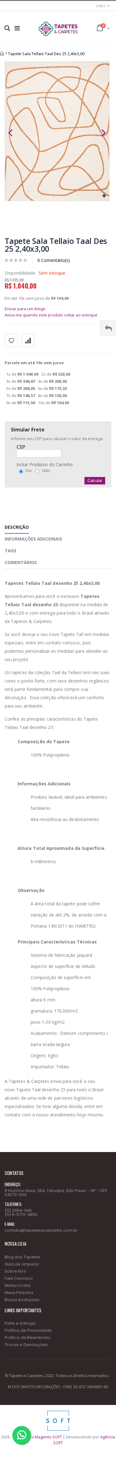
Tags (10, 551)
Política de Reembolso (28, 1337)
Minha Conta (17, 1285)
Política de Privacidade (28, 1330)
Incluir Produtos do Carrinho (44, 464)
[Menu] (17, 28)
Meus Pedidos (19, 1293)
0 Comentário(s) (53, 260)
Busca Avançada (22, 1300)
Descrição (17, 527)
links (100, 5)
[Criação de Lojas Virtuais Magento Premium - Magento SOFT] (58, 1412)
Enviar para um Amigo (25, 308)
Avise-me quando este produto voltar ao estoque (51, 315)
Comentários (21, 562)
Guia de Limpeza (22, 1264)
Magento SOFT (48, 1437)
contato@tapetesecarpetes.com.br (41, 1230)
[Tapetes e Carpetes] (58, 29)
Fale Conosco (19, 1278)
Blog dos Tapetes (22, 1257)
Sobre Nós (15, 1271)
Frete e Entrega (20, 1323)
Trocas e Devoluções (26, 1345)
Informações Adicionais (33, 539)
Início (2, 53)
